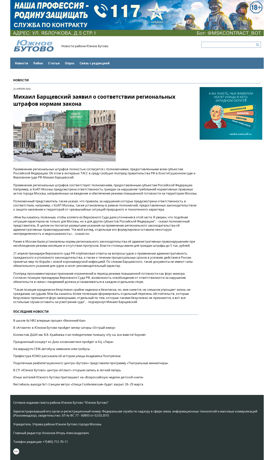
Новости (21, 63)
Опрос (69, 63)
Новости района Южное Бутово (84, 46)
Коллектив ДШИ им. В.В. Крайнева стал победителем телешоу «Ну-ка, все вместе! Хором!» (79, 335)
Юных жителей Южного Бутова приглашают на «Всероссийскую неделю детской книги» (78, 377)
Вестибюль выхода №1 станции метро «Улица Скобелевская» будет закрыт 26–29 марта (78, 384)
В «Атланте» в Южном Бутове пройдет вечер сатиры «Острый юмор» (64, 328)
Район (38, 63)
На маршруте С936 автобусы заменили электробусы (51, 349)
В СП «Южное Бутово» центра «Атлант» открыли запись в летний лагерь (67, 370)
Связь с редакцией (95, 63)
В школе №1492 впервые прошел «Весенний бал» (49, 320)
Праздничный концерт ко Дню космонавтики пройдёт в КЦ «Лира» (63, 342)
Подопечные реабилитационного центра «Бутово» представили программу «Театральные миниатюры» (90, 363)
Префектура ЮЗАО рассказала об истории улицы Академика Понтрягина (66, 356)
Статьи (54, 63)
